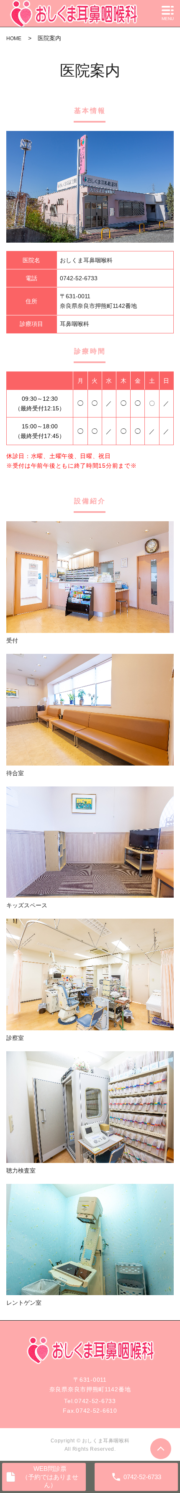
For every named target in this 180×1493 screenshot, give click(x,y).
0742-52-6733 (95, 1401)
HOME (13, 38)
